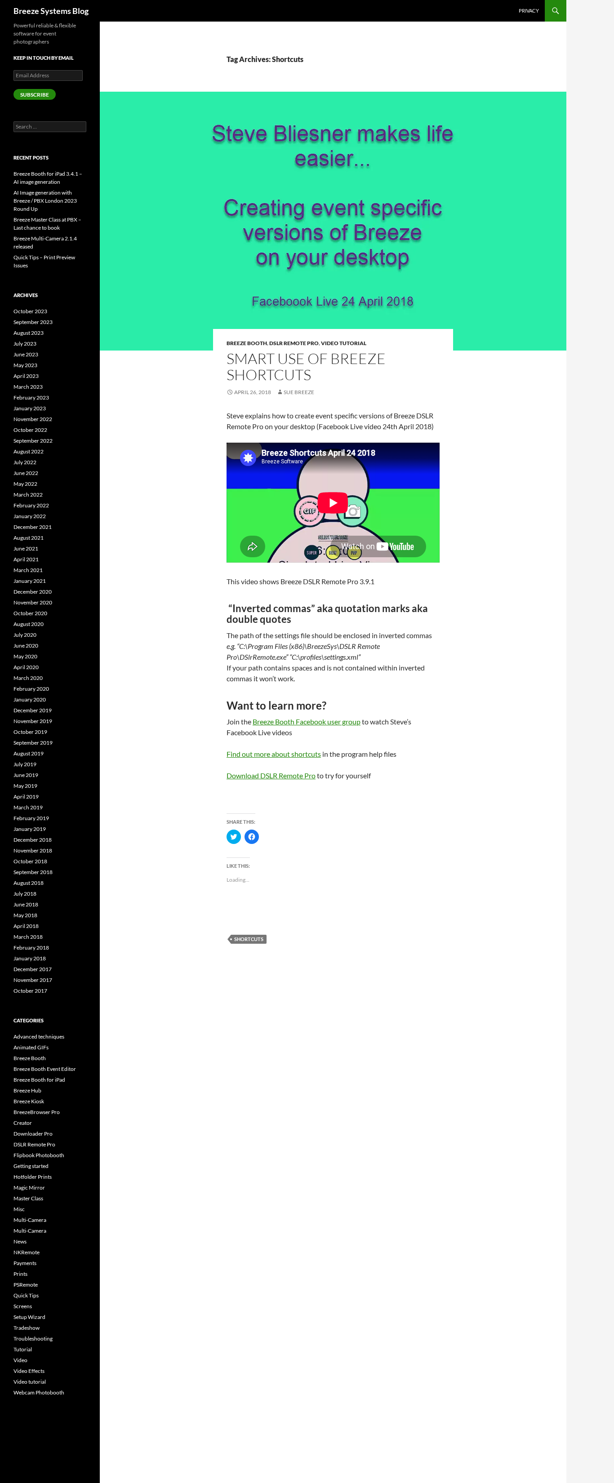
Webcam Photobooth (38, 1392)
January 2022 (29, 516)
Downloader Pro (33, 1133)
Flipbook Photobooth (38, 1155)
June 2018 (25, 904)
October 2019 (30, 731)
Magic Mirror (29, 1187)
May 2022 (25, 483)
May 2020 (25, 656)
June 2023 (25, 354)
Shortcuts (248, 939)
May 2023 (25, 365)
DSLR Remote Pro (294, 343)
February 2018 (31, 947)
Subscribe (34, 94)
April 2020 (26, 667)
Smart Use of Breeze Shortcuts (306, 366)
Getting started (31, 1166)
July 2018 (24, 893)
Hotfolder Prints (32, 1176)
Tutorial (22, 1349)
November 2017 (32, 980)
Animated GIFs (31, 1047)
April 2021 (26, 559)
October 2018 (30, 861)
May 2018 (25, 915)
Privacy (529, 10)
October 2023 (30, 311)
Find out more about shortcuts (274, 754)
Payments (24, 1263)
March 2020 (28, 678)
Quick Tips (26, 1295)
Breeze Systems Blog (51, 11)
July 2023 (24, 343)
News (20, 1241)
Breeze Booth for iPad (39, 1079)
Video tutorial (343, 343)
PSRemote (25, 1284)
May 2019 (25, 785)
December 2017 (32, 969)
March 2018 (28, 936)
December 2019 (32, 710)
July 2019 (24, 764)
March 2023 (28, 386)
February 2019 (31, 818)
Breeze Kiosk (28, 1101)
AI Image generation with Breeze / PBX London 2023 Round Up (45, 200)
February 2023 (31, 397)
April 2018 (26, 926)
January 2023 (29, 408)
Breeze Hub (27, 1090)
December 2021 (32, 527)
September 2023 (33, 322)
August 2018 (28, 882)
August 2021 (28, 537)
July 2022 (24, 462)
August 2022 (28, 451)
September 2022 (33, 440)
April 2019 (26, 796)
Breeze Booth (247, 343)
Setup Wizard (29, 1317)
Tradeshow (26, 1327)
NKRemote (26, 1252)
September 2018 (33, 872)
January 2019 (29, 829)
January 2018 (29, 958)
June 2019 (25, 775)
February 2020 (31, 688)
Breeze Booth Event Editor (44, 1069)
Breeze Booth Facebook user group (306, 721)
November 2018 (32, 850)
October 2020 (30, 613)
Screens (22, 1306)
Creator (22, 1122)
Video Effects (28, 1371)
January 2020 (29, 699)
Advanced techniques (38, 1036)
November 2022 (32, 419)
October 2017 (30, 990)
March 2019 (28, 807)
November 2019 (32, 721)
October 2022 (30, 429)
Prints (20, 1273)
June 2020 (25, 645)
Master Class (28, 1198)
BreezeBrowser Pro (36, 1112)
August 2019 (28, 753)
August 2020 (28, 624)
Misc (19, 1209)
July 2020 (24, 634)
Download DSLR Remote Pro (271, 775)
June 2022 (25, 473)
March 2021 (28, 570)
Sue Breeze (299, 392)
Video (20, 1360)
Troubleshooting (33, 1338)
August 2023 (28, 332)
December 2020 (32, 591)
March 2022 (28, 494)
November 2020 (32, 602)
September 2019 (33, 742)
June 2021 (25, 548)
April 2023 (26, 376)
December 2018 (32, 839)
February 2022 (31, 505)
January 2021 (29, 580)
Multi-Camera (29, 1220)
